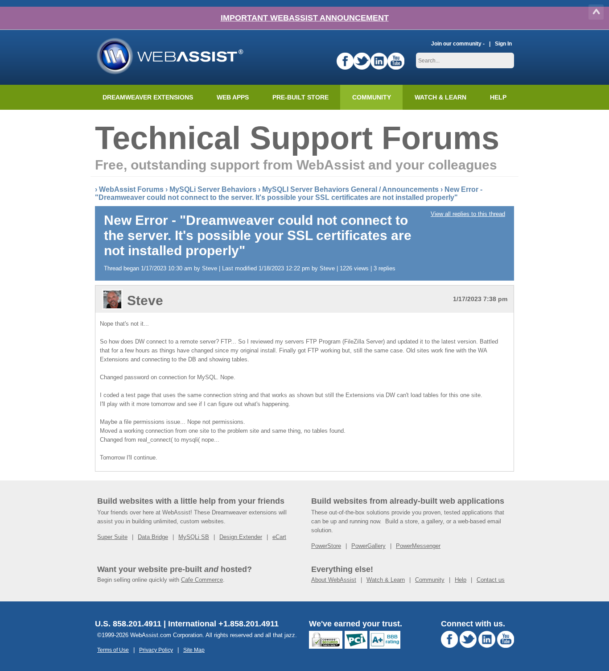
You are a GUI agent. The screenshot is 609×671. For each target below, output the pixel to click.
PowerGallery (368, 546)
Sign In (503, 43)
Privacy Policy (156, 650)
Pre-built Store (300, 97)
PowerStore (326, 546)
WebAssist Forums (131, 189)
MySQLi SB (193, 537)
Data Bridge (153, 537)
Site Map (194, 650)
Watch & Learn (440, 97)
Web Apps (233, 97)
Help (460, 579)
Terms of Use (113, 650)
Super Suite (112, 537)
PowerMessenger (418, 546)
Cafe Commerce (202, 579)
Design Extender (240, 537)
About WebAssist (333, 579)
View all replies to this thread (468, 214)
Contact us (491, 579)
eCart (279, 537)
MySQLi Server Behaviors (212, 189)
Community (371, 97)
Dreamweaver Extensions (148, 97)
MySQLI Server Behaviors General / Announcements (350, 189)
